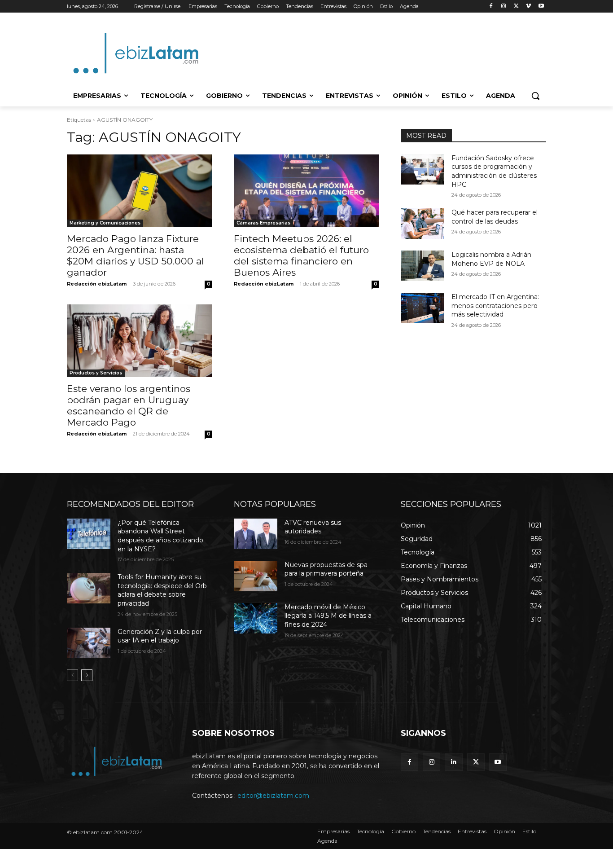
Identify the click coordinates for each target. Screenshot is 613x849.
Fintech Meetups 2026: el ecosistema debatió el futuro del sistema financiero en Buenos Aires (301, 255)
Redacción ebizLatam (97, 284)
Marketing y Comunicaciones (105, 223)
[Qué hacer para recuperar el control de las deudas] (422, 223)
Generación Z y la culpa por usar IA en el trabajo (160, 636)
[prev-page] (72, 675)
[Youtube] (541, 6)
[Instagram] (504, 6)
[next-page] (86, 675)
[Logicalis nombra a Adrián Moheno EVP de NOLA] (422, 266)
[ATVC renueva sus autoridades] (255, 534)
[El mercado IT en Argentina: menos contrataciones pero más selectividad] (422, 308)
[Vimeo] (528, 6)
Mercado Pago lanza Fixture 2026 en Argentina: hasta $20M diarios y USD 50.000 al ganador (135, 255)
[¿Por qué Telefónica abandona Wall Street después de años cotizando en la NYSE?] (88, 534)
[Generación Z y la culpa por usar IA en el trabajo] (88, 643)
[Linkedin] (453, 762)
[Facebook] (491, 6)
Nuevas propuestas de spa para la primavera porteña (326, 569)
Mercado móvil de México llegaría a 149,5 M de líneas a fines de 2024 (328, 616)
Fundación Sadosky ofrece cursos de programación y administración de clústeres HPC (494, 171)
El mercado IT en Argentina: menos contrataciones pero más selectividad (495, 305)
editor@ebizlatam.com (273, 796)
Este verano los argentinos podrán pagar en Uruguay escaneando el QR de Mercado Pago (128, 405)
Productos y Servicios (96, 373)
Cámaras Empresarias (263, 223)
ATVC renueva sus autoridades (313, 527)
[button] (535, 95)
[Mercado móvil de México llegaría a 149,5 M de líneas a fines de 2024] (255, 618)
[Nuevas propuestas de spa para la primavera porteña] (255, 576)
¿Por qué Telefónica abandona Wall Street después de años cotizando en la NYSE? (160, 536)
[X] (516, 6)
